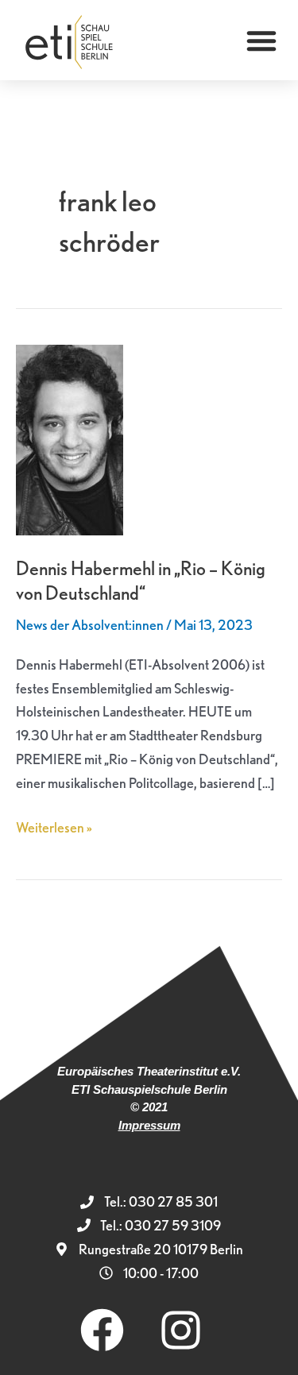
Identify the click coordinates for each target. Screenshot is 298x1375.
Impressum (149, 1125)
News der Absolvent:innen (90, 624)
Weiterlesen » (54, 826)
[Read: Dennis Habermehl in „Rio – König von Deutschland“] (69, 438)
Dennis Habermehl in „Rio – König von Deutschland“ (140, 580)
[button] (261, 40)
